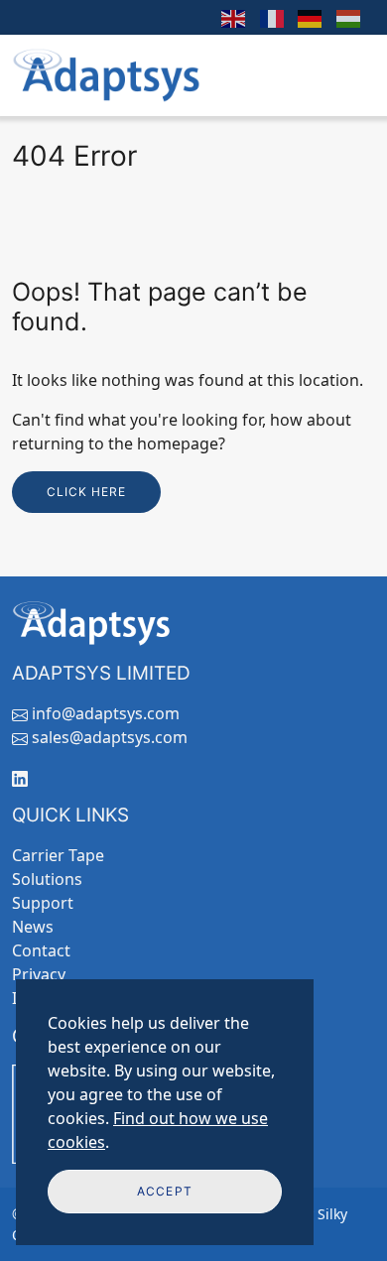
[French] (272, 17)
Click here (86, 491)
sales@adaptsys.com (110, 737)
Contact (41, 950)
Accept (164, 1191)
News (33, 927)
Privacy (38, 974)
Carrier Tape (58, 855)
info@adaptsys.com (106, 713)
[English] (233, 17)
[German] (311, 17)
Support (42, 903)
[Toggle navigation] (348, 75)
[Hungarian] (349, 17)
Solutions (47, 879)
